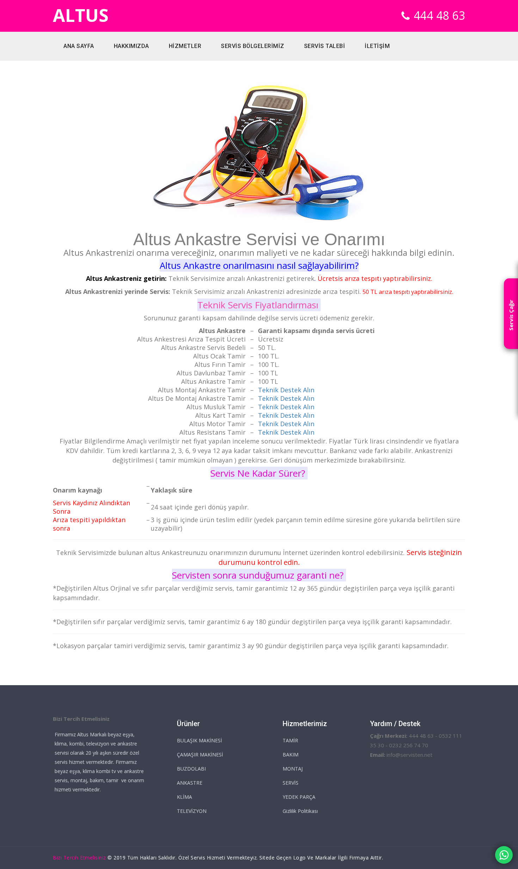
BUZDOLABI (191, 768)
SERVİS (290, 782)
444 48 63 (439, 15)
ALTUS (81, 15)
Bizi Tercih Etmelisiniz (79, 857)
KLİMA (184, 796)
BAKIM (290, 754)
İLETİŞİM (377, 46)
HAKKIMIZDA (131, 46)
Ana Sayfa (78, 46)
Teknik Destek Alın (286, 415)
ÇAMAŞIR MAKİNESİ (200, 754)
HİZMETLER (185, 46)
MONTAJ (293, 768)
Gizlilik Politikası (300, 811)
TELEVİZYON (191, 811)
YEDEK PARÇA (299, 796)
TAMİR (290, 740)
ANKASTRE (189, 782)
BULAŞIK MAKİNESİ (199, 740)
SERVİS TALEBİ (324, 46)
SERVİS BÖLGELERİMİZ (252, 46)
